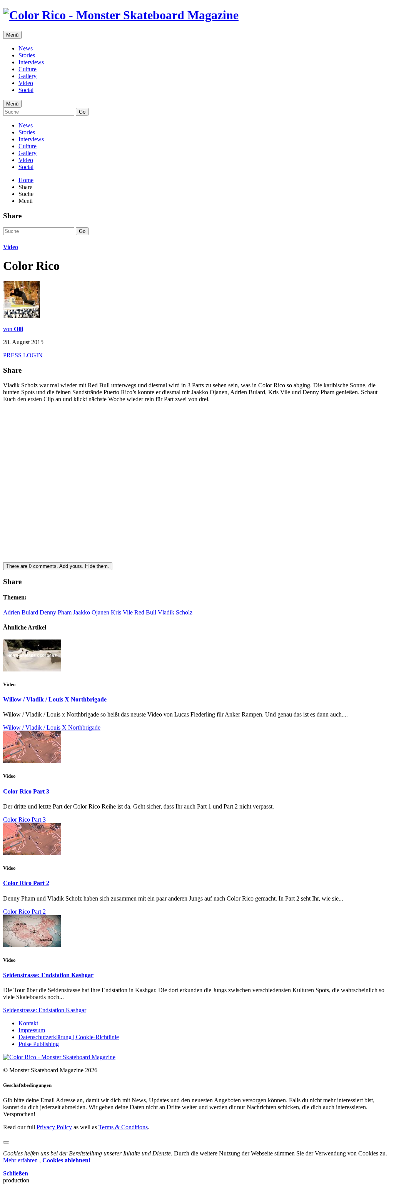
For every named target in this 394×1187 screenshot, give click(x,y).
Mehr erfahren (21, 1160)
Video (25, 83)
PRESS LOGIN (23, 355)
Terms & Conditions (123, 1127)
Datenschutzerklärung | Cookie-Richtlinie (68, 1037)
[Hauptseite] (121, 15)
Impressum (31, 1030)
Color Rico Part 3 (26, 791)
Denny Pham (56, 612)
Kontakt (28, 1023)
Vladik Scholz (175, 612)
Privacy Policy (54, 1127)
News (25, 48)
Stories (26, 55)
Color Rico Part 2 (26, 883)
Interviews (31, 62)
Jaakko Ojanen (91, 612)
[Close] (6, 1142)
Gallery (27, 76)
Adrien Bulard (20, 612)
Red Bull (145, 612)
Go (82, 112)
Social (25, 90)
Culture (27, 69)
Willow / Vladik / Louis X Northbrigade (55, 699)
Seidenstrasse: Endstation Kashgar (48, 975)
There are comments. (57, 566)
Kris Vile (122, 612)
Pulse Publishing (38, 1044)
